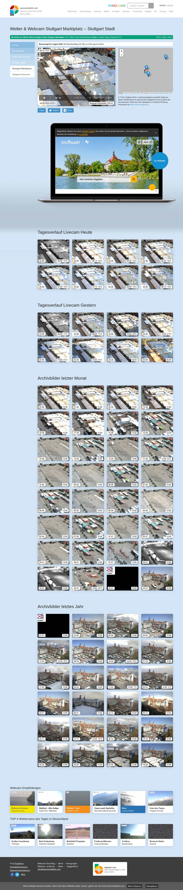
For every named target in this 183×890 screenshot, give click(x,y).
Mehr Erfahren (134, 886)
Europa (163, 11)
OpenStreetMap (135, 93)
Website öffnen (101, 160)
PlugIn (41, 110)
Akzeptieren (152, 886)
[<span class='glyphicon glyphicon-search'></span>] (151, 5)
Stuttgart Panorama (21, 74)
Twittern (56, 110)
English (170, 5)
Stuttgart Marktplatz (22, 68)
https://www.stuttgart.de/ (139, 105)
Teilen (69, 110)
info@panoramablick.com (49, 869)
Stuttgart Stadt (18, 63)
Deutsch (163, 5)
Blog (23, 874)
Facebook (12, 874)
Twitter (17, 874)
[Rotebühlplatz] (148, 74)
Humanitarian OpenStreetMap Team (161, 93)
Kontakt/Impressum (19, 867)
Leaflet (126, 93)
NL (155, 11)
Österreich (72, 11)
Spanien (126, 11)
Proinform (19, 863)
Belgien (148, 11)
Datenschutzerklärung (20, 870)
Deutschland (85, 11)
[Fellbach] (166, 57)
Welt (171, 11)
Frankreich (137, 11)
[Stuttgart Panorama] (146, 68)
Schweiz (97, 11)
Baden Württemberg (21, 57)
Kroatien (116, 11)
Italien (106, 11)
